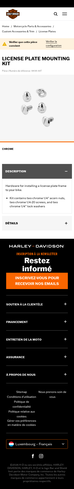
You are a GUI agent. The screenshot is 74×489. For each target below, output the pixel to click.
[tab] (37, 141)
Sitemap (21, 392)
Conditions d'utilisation (21, 396)
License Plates (47, 31)
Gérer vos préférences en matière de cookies (21, 422)
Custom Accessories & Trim (18, 31)
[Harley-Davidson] (37, 246)
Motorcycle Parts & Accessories (32, 26)
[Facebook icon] (32, 456)
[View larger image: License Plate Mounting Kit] (37, 108)
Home (5, 26)
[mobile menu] (64, 13)
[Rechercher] (56, 14)
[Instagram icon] (41, 456)
